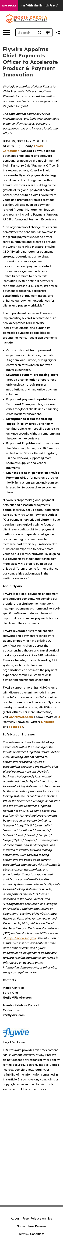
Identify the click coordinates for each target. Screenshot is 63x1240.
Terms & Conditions (31, 1234)
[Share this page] (57, 32)
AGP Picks (9, 5)
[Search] (40, 33)
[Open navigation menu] (6, 32)
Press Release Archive (37, 1218)
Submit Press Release (31, 1226)
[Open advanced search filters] (48, 33)
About (15, 1218)
